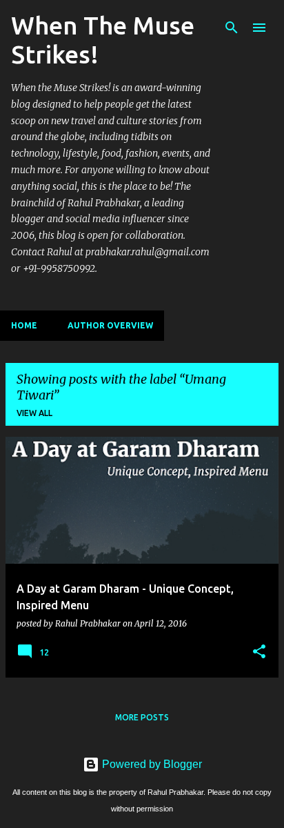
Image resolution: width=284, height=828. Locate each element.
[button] (259, 652)
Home (24, 325)
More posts (142, 717)
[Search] (231, 27)
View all (34, 412)
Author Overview (110, 325)
